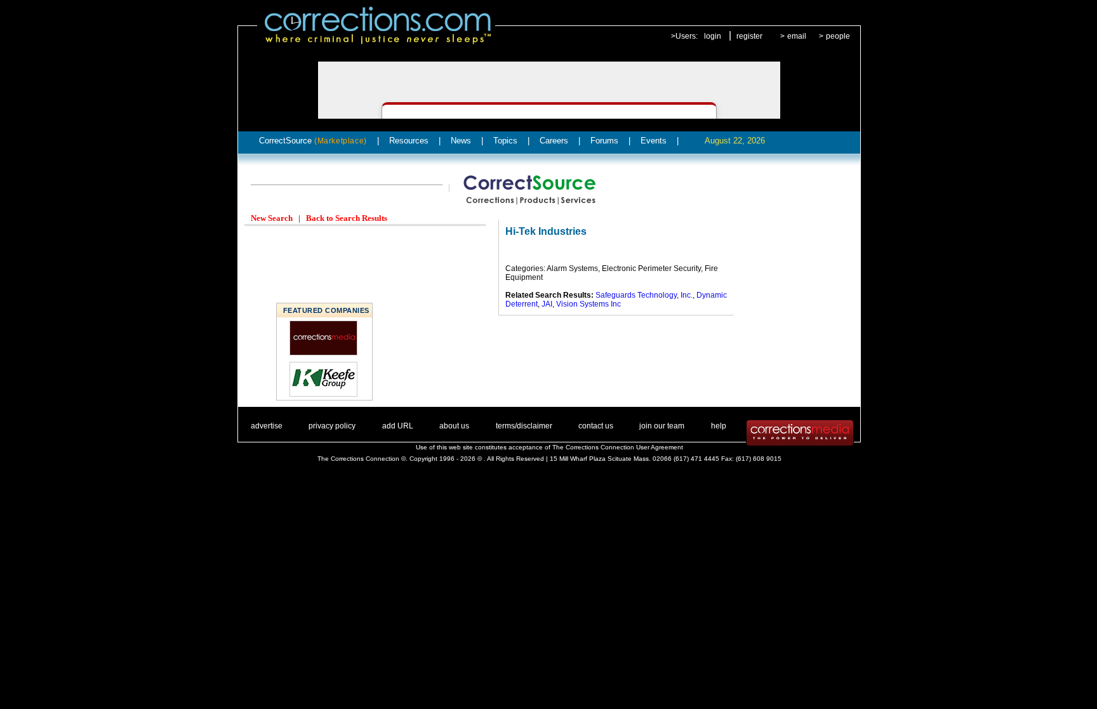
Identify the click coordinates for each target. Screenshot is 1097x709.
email (796, 36)
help (718, 425)
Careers (554, 140)
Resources (409, 140)
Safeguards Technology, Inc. (644, 295)
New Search (272, 218)
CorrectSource (313, 140)
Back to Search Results (346, 218)
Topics (505, 140)
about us (454, 425)
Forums (604, 140)
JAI (547, 304)
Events (654, 140)
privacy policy (332, 425)
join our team (661, 425)
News (461, 140)
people (838, 36)
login (712, 36)
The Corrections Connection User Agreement (617, 447)
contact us (595, 425)
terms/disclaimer (524, 425)
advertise (267, 425)
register (749, 36)
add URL (397, 425)
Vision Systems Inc (588, 304)
